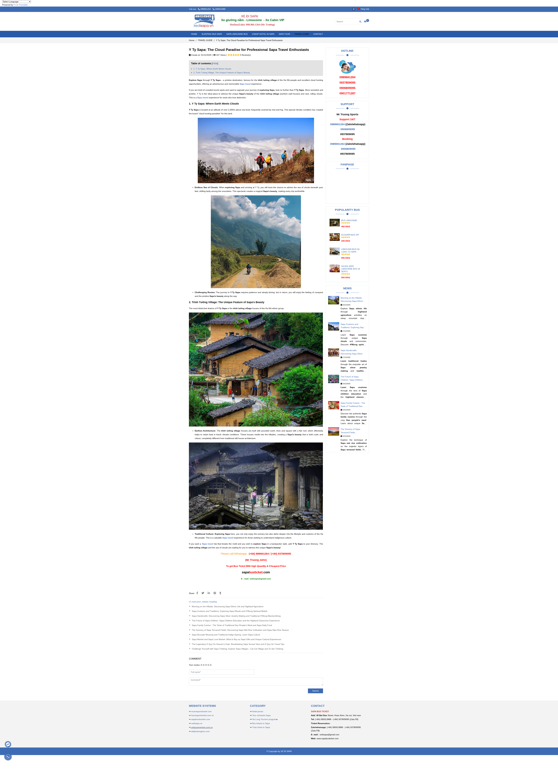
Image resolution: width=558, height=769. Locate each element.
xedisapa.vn (196, 723)
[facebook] (354, 9)
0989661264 (206, 9)
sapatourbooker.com (200, 719)
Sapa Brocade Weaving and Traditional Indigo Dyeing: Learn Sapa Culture (226, 635)
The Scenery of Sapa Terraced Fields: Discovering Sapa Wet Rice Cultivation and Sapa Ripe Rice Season (240, 630)
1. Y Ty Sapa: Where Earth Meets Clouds (212, 69)
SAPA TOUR (284, 34)
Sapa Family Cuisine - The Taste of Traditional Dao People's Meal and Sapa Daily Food (232, 625)
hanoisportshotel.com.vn (202, 715)
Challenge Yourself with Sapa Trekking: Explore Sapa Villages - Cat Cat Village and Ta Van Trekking (237, 649)
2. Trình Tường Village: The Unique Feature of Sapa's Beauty (221, 72)
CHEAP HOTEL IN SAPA (263, 34)
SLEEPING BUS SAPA (212, 34)
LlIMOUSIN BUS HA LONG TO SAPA (350, 250)
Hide (214, 63)
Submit (315, 691)
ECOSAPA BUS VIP (350, 235)
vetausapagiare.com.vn (202, 727)
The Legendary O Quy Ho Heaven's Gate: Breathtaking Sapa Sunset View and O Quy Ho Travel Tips (238, 644)
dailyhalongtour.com (200, 731)
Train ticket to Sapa (261, 727)
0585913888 (220, 9)
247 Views (221, 55)
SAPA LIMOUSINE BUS (237, 34)
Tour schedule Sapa (261, 715)
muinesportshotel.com (201, 711)
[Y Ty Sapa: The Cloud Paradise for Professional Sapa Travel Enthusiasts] (247, 21)
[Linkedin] (208, 593)
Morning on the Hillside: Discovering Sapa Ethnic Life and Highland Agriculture (227, 606)
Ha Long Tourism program (264, 719)
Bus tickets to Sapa (261, 723)
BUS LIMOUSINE (349, 220)
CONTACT (318, 34)
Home (191, 40)
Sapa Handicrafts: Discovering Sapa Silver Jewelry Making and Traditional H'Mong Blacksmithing (236, 616)
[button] (364, 9)
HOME (194, 34)
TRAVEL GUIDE (301, 34)
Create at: (195, 55)
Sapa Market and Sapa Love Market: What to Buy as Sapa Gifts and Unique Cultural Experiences (236, 639)
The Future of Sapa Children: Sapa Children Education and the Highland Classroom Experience (236, 620)
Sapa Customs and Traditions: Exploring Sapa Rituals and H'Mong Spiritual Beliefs (229, 611)
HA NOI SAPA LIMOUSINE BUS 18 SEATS (350, 269)
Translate (23, 5)
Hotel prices (257, 711)
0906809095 (347, 129)
